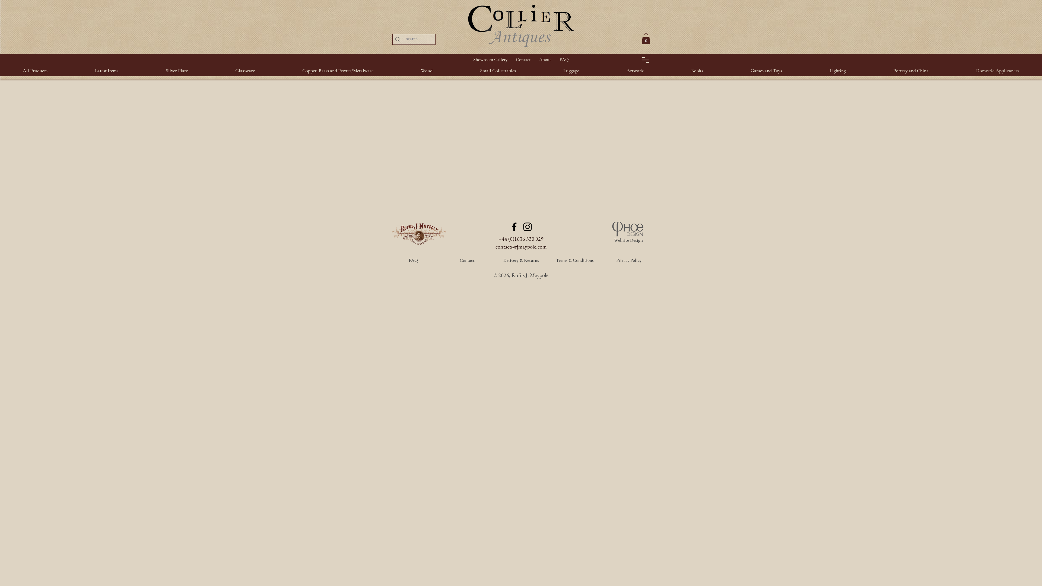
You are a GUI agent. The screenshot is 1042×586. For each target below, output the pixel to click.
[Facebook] (514, 227)
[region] (1028, 27)
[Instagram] (527, 227)
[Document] (645, 60)
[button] (176, 70)
